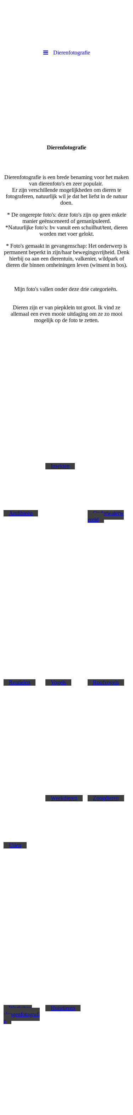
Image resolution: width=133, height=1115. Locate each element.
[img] (66, 23)
